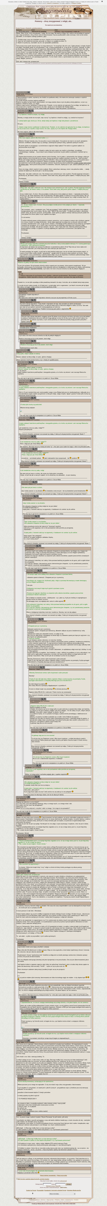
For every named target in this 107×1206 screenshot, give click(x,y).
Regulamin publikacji (34, 1199)
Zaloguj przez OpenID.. (53, 1186)
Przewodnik (40, 1190)
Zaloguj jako (38, 1184)
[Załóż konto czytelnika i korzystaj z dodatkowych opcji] (85, 17)
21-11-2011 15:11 (27, 1011)
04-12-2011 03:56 (30, 765)
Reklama (57, 1199)
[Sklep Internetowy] (57, 17)
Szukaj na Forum (31, 1190)
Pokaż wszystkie (62, 1175)
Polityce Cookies (76, 3)
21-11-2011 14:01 (25, 997)
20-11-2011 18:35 (25, 300)
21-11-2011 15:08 (28, 496)
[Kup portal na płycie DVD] (51, 17)
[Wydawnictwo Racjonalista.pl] (68, 17)
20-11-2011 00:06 (23, 362)
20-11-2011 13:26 (23, 941)
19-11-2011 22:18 (25, 184)
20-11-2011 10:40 (22, 900)
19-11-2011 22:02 (22, 350)
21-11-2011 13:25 (24, 418)
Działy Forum (20, 28)
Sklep (62, 1199)
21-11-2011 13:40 (27, 449)
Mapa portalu (50, 1199)
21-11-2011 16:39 (34, 667)
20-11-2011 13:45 (22, 1040)
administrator (67, 1201)
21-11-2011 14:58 (25, 463)
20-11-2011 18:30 (23, 1165)
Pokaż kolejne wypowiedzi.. (48, 1175)
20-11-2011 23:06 (25, 397)
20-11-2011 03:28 (22, 871)
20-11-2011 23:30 (24, 330)
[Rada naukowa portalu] (79, 17)
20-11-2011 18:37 (25, 324)
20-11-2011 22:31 (27, 311)
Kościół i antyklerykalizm (34, 28)
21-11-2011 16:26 (33, 619)
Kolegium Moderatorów (74, 1190)
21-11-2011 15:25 (29, 516)
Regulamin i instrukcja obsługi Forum (55, 1190)
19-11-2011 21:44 (24, 134)
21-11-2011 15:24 (28, 1030)
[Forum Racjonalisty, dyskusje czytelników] (39, 17)
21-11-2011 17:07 (29, 776)
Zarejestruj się (69, 1199)
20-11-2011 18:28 (24, 289)
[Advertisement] (53, 78)
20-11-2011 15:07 (25, 240)
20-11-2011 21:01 (24, 860)
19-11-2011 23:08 (27, 201)
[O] (30, 111)
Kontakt (76, 1199)
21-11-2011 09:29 (24, 981)
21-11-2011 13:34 (25, 436)
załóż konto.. (63, 1187)
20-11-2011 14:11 (23, 1132)
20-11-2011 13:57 (23, 1076)
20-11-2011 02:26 (23, 258)
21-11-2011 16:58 (35, 699)
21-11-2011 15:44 (30, 546)
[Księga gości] (63, 17)
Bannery (43, 1199)
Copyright (46, 1201)
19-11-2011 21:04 (23, 110)
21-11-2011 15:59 (32, 570)
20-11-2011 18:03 (24, 380)
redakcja (61, 1201)
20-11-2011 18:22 (22, 1152)
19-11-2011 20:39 (22, 92)
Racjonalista (39, 1201)
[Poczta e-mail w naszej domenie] (45, 17)
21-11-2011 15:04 (27, 482)
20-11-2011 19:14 (23, 835)
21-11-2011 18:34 (38, 750)
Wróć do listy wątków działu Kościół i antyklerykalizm (33, 1179)
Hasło (53, 1184)
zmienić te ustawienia (53, 3)
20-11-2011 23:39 (25, 341)
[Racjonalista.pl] (53, 14)
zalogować (63, 1181)
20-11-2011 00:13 (22, 797)
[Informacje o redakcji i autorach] (73, 17)
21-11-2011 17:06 (37, 730)
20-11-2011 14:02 (22, 1113)
